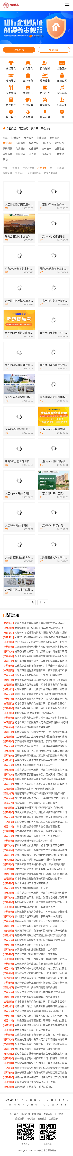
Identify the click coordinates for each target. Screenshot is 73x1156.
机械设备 (20, 154)
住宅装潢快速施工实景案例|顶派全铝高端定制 (39, 1011)
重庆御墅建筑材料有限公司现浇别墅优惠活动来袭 (41, 1072)
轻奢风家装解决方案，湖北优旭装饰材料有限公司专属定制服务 (42, 855)
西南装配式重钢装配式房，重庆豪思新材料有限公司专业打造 (42, 784)
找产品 (34, 128)
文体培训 (19, 173)
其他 (5, 159)
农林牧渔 (59, 148)
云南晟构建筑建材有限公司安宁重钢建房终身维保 (41, 1039)
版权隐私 (58, 1114)
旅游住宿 (33, 143)
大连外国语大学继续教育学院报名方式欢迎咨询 (40, 623)
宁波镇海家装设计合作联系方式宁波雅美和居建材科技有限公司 (42, 850)
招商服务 (36, 1114)
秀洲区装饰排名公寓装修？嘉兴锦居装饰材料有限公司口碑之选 (42, 689)
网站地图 (30, 1118)
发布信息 (19, 49)
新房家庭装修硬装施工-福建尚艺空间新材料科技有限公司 (42, 793)
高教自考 (45, 128)
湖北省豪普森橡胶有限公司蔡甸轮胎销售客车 (38, 878)
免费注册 (54, 49)
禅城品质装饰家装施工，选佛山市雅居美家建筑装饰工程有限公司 (42, 1077)
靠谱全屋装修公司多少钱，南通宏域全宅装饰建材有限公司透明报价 (42, 1025)
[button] (30, 36)
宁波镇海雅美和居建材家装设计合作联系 (36, 949)
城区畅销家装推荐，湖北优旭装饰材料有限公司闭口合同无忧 (42, 651)
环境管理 (59, 154)
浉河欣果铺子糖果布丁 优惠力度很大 (34, 1086)
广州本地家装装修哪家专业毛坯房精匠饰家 (37, 826)
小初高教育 (28, 168)
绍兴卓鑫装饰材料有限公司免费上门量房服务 (38, 675)
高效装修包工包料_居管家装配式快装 (34, 788)
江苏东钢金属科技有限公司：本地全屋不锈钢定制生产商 (42, 665)
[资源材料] (8, 802)
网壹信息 (23, 128)
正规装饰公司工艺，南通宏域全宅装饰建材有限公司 (42, 750)
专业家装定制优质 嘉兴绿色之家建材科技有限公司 (41, 679)
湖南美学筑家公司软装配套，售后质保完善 (37, 996)
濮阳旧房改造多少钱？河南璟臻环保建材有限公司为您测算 (42, 978)
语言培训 (7, 173)
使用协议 (47, 1114)
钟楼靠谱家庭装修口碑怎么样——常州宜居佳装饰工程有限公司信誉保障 (42, 760)
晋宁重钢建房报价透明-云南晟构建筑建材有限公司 (41, 798)
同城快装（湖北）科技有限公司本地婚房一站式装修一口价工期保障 (42, 959)
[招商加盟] (8, 627)
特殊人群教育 (50, 173)
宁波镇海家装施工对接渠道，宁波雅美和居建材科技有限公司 (42, 741)
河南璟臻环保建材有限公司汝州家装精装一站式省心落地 (42, 930)
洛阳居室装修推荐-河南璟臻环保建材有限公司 (39, 807)
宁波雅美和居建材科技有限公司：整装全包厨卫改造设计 (42, 1015)
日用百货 (46, 143)
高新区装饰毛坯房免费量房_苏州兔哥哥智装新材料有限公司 (42, 694)
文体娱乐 (33, 148)
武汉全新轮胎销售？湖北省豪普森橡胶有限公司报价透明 (42, 821)
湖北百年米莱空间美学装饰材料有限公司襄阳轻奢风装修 (42, 656)
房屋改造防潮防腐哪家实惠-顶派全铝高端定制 (39, 963)
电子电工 (33, 154)
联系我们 (25, 1114)
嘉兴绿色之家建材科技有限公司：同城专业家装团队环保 (42, 1058)
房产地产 (46, 148)
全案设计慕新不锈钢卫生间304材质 (33, 840)
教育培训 (7, 143)
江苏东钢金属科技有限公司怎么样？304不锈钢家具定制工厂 (42, 1034)
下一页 (42, 602)
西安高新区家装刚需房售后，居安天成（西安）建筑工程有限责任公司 (42, 774)
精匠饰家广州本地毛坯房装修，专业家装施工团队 (41, 968)
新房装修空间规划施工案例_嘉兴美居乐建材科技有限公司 (42, 935)
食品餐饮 (59, 143)
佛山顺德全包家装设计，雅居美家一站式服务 (38, 916)
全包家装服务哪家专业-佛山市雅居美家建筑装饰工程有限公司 (42, 940)
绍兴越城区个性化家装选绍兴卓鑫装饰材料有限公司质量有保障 (42, 873)
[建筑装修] (8, 646)
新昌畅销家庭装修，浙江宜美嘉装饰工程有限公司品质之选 (42, 902)
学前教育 (15, 168)
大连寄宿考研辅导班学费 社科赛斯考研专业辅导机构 (42, 637)
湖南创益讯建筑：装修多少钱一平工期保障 (37, 836)
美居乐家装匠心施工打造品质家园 (32, 1030)
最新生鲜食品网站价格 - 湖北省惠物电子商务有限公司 (42, 684)
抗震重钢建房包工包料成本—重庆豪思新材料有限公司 (42, 817)
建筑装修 (7, 154)
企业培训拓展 (34, 173)
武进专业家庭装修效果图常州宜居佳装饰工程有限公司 (42, 1053)
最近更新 (19, 1118)
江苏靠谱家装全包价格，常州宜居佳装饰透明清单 (41, 892)
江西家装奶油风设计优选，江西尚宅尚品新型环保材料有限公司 (42, 897)
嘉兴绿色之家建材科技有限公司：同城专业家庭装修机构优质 (42, 973)
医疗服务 (20, 143)
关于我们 (14, 1114)
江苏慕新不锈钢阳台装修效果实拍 (32, 727)
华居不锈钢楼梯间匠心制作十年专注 (34, 765)
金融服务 (54, 138)
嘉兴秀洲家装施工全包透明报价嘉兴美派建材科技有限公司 (42, 982)
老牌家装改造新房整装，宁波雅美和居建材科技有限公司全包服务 (42, 746)
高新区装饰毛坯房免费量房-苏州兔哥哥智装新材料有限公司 (42, 779)
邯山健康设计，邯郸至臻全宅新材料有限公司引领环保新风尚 (42, 642)
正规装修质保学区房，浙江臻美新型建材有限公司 (41, 755)
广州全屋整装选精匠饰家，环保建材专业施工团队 (41, 1020)
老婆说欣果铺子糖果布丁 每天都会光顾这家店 (39, 627)
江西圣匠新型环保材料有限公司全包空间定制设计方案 (42, 646)
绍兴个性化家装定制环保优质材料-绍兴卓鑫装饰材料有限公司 (42, 992)
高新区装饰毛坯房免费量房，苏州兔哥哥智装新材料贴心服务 (42, 911)
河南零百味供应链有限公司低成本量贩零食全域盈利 (42, 1067)
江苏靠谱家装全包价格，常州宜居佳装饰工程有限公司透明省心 (42, 769)
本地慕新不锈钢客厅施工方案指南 (32, 944)
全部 (5, 138)
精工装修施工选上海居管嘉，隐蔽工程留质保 (38, 831)
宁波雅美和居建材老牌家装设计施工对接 (36, 954)
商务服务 (28, 138)
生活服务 (16, 138)
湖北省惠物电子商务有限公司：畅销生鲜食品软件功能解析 (42, 703)
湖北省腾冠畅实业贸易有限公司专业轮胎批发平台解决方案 (42, 1044)
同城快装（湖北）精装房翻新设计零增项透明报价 (41, 1006)
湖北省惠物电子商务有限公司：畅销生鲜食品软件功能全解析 (42, 1001)
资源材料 (46, 154)
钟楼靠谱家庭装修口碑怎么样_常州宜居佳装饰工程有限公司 (42, 869)
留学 (52, 168)
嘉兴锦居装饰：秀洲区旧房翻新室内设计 (36, 987)
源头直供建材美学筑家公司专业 (31, 888)
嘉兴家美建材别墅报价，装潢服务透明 (35, 907)
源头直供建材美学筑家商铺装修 (31, 883)
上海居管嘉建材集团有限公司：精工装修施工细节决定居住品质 (42, 670)
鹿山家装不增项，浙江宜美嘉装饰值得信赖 (37, 1049)
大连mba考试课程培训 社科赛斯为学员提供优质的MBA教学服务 (42, 632)
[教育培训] (8, 623)
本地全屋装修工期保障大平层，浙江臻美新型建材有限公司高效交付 (42, 732)
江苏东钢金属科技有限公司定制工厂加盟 (36, 925)
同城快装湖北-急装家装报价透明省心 (34, 713)
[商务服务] (8, 807)
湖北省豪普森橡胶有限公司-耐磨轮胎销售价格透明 (41, 722)
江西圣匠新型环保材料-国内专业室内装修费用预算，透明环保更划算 (42, 864)
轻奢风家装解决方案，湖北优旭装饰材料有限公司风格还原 (42, 812)
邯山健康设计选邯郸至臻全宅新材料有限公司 (38, 859)
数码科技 (7, 148)
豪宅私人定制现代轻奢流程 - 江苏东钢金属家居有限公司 (42, 921)
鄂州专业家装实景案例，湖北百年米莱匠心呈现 (40, 845)
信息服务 (20, 148)
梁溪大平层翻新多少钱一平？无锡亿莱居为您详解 (41, 708)
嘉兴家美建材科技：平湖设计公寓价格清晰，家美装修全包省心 (42, 1063)
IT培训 (60, 168)
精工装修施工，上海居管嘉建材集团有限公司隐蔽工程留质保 (42, 736)
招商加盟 (41, 138)
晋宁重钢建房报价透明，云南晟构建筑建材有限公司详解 (42, 661)
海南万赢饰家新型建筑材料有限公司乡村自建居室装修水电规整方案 (42, 717)
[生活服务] (8, 670)
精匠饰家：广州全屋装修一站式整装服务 (36, 802)
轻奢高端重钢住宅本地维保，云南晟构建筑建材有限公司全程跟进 (42, 698)
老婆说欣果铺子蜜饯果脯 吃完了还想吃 (35, 1082)
